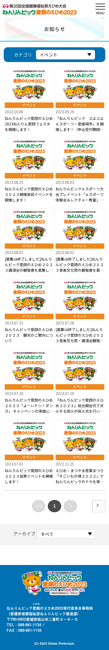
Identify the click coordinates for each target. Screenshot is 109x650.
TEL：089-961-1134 (24, 625)
